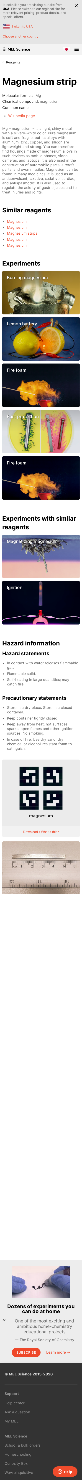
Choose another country (20, 36)
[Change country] (66, 49)
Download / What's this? (41, 832)
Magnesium (17, 221)
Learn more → (58, 1352)
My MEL (11, 1421)
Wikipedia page (21, 115)
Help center (15, 1403)
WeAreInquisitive (19, 1472)
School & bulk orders (23, 1445)
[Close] (76, 6)
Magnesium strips (22, 233)
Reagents (13, 62)
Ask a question (17, 1412)
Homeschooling (18, 1454)
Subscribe (26, 1352)
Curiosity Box (16, 1463)
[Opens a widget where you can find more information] (64, 1472)
